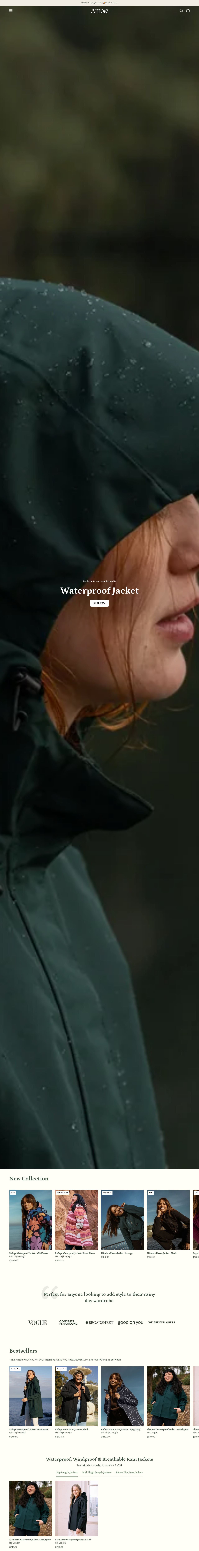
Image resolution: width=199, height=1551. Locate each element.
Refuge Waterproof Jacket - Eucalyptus (28, 1429)
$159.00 (105, 1257)
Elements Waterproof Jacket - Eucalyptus (167, 1429)
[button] (181, 10)
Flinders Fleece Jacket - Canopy (117, 1253)
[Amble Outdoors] (99, 10)
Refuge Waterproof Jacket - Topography (120, 1429)
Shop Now (100, 603)
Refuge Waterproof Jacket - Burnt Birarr (75, 1253)
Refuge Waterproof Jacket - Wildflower (28, 1253)
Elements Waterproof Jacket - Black (73, 1540)
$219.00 (151, 1437)
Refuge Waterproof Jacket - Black (71, 1429)
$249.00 (13, 1260)
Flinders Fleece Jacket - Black (162, 1253)
